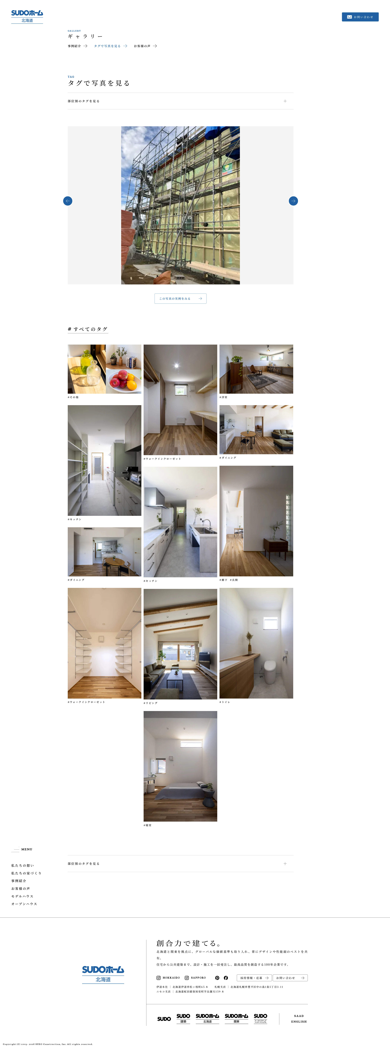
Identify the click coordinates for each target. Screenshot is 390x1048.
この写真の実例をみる (175, 298)
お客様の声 (142, 46)
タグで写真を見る (107, 46)
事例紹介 (74, 46)
